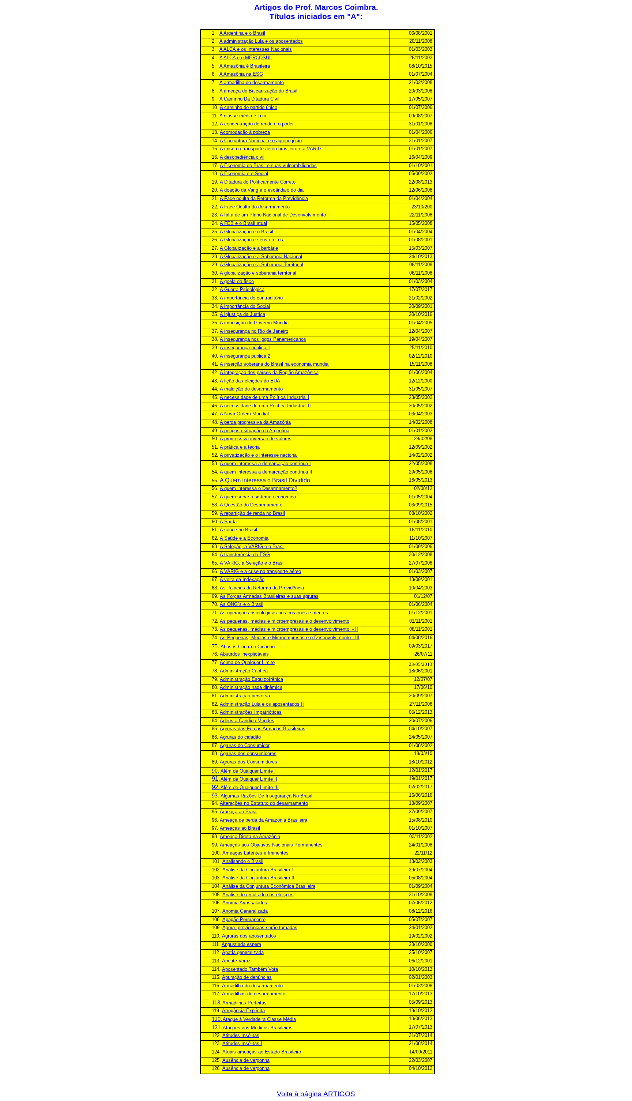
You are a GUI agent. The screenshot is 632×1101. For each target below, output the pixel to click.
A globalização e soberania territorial (258, 273)
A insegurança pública (245, 347)
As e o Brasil (241, 604)
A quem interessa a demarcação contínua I (265, 463)
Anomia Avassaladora (245, 902)
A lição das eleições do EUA (250, 381)
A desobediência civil (242, 157)
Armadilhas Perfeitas (244, 1003)
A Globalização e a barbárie (249, 248)
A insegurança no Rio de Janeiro (254, 331)
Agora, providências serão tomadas (259, 927)
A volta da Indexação (242, 579)
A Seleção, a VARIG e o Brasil (252, 546)
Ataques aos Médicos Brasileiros (258, 1027)
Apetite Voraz (236, 961)
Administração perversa (245, 695)
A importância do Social (245, 306)
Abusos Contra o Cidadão (248, 646)
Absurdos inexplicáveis (244, 654)
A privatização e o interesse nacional (259, 455)
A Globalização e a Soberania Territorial (261, 264)
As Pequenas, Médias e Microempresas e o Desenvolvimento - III (290, 637)
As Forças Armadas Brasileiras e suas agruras (269, 596)
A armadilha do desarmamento (251, 82)
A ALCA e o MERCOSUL (245, 57)
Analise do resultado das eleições (258, 894)
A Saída (228, 521)
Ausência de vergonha (246, 1060)
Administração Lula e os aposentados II (262, 704)
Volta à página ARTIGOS (316, 1094)
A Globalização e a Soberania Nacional (261, 256)
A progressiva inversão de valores (255, 438)
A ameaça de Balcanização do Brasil (258, 91)
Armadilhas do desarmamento (253, 993)
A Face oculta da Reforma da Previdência (264, 198)
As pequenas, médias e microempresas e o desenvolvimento (284, 621)
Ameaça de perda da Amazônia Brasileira (263, 820)
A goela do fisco (237, 281)
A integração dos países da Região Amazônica (269, 372)
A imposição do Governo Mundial (255, 322)
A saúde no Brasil (238, 529)
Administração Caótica (244, 671)
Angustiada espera (241, 944)
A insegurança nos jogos (263, 339)
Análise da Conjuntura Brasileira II (258, 878)
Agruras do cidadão (240, 737)
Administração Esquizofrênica (251, 679)
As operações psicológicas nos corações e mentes (274, 612)
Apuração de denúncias (247, 977)
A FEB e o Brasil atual (243, 223)
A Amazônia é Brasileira (244, 66)
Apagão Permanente (244, 919)
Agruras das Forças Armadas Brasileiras (262, 728)
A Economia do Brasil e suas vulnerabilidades (268, 165)
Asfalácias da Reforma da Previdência (262, 588)
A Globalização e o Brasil (246, 231)
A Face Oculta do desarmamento (255, 207)
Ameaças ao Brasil (240, 828)
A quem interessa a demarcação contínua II (266, 472)
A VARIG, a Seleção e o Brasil (252, 563)
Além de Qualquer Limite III (250, 787)
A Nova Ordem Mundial (244, 413)
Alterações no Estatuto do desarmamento (264, 803)
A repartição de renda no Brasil (252, 513)
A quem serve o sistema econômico (258, 496)
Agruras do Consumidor (245, 745)
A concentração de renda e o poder (257, 124)
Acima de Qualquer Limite (247, 662)
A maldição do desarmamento (251, 389)
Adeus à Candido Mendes (247, 720)
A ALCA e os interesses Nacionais (255, 49)
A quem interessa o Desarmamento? (258, 488)
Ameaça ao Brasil (238, 811)
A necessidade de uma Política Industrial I (264, 397)
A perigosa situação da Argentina (254, 430)
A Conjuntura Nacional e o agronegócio (261, 140)
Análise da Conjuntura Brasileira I (257, 869)
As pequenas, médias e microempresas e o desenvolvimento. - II (289, 629)
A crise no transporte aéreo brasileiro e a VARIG (270, 148)
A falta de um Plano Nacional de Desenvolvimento (273, 215)
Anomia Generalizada (245, 911)
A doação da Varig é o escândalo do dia (262, 190)
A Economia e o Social (244, 173)
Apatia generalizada (243, 952)
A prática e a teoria (240, 447)
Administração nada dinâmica (251, 687)
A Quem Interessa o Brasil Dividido (265, 480)
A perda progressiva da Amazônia (255, 422)
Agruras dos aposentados (249, 936)
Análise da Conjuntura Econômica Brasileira (268, 886)
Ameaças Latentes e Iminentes (255, 853)
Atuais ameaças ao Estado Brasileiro (261, 1052)
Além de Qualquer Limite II (249, 779)
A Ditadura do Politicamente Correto (258, 182)
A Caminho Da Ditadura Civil (249, 99)
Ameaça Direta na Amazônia (250, 836)
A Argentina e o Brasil (242, 33)
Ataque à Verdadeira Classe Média (259, 1019)
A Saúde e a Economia (244, 538)
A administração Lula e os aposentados (261, 41)
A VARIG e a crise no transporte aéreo (260, 571)
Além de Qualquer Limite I (248, 771)
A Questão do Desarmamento (251, 505)
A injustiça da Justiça (242, 314)
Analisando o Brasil (242, 861)
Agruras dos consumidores (248, 753)
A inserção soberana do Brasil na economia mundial (275, 364)
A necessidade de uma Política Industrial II (265, 405)
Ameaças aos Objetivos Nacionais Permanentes (271, 845)
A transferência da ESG (245, 554)
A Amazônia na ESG (241, 74)
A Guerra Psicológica (242, 289)
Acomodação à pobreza (245, 132)
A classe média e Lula (242, 115)
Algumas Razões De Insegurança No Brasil (266, 796)
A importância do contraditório (251, 298)
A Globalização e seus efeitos (251, 239)
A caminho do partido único (248, 107)
